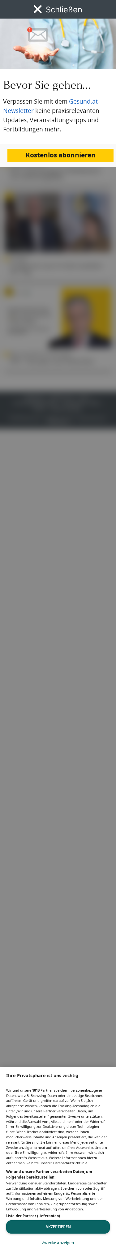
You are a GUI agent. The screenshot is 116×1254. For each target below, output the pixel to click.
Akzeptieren (58, 1227)
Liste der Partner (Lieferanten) (33, 1215)
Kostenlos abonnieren (61, 155)
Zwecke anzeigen (58, 1242)
